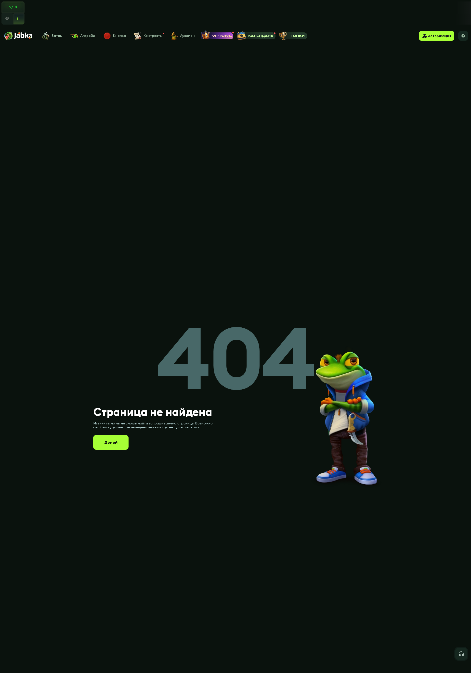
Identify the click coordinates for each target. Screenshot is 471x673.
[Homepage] (17, 36)
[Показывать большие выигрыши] (7, 19)
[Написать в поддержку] (461, 654)
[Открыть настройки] (463, 36)
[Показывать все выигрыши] (18, 18)
